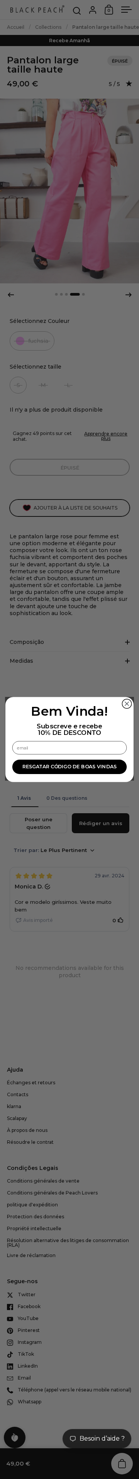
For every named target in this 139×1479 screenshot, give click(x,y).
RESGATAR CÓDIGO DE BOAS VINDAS (69, 767)
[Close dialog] (126, 703)
